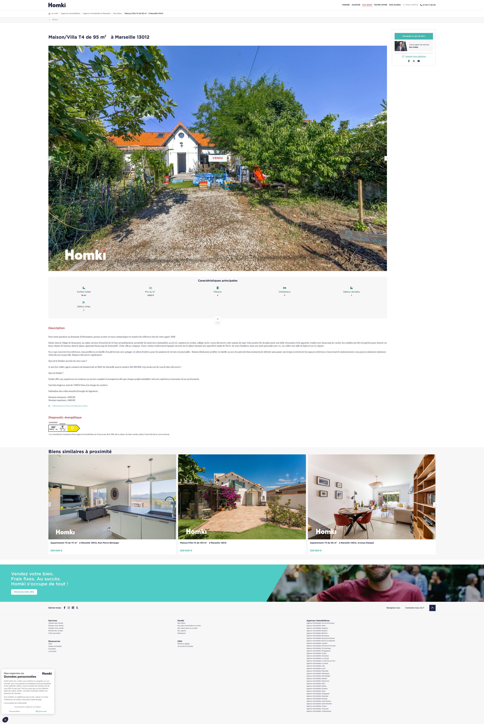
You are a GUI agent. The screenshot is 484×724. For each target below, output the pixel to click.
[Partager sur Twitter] (413, 61)
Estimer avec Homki (55, 625)
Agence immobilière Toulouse (317, 709)
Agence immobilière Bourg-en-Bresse (321, 638)
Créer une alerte (54, 633)
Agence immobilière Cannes (317, 643)
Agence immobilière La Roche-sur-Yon (321, 661)
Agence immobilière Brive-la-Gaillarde (321, 641)
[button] (5, 720)
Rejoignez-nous (393, 608)
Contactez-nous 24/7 (414, 608)
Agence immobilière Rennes (317, 698)
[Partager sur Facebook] (408, 61)
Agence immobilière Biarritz (317, 633)
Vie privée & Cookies (185, 646)
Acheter (356, 5)
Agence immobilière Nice (316, 683)
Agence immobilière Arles (316, 625)
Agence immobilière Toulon (317, 706)
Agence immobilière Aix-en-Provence (320, 623)
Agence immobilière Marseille (317, 671)
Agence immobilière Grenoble (318, 656)
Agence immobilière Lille (316, 666)
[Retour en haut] (432, 608)
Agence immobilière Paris (316, 691)
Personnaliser (15, 711)
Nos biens (367, 5)
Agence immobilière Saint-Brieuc (319, 701)
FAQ (50, 644)
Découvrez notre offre (24, 592)
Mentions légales (183, 644)
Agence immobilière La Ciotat (318, 658)
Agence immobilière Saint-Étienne (319, 703)
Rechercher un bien (55, 630)
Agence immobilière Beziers (317, 630)
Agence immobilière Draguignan (318, 651)
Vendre (346, 5)
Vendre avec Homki (55, 623)
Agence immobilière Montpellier (318, 676)
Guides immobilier (55, 646)
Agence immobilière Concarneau (319, 648)
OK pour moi (42, 711)
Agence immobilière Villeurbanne (319, 711)
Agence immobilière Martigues (318, 673)
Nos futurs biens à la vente (187, 628)
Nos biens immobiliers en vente (189, 625)
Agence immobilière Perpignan (318, 693)
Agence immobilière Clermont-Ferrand (321, 646)
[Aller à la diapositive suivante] (387, 158)
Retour (54, 19)
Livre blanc (52, 651)
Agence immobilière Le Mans (317, 663)
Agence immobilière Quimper (317, 696)
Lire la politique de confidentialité (16, 703)
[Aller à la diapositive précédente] (48, 158)
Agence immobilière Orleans (317, 688)
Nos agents (181, 630)
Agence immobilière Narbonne (318, 681)
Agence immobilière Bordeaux (318, 636)
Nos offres (181, 623)
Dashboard (181, 633)
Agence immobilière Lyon (316, 668)
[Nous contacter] (418, 61)
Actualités (52, 649)
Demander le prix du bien (414, 36)
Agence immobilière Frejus (316, 653)
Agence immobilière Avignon (317, 628)
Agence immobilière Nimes (316, 686)
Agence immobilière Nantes (317, 678)
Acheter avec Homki (56, 628)
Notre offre (380, 5)
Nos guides (395, 5)
